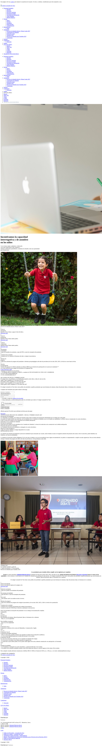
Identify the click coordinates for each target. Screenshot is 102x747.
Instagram (9, 52)
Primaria (9, 21)
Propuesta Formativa (8, 8)
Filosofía (9, 9)
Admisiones (6, 29)
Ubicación (9, 41)
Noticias (5, 39)
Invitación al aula (11, 33)
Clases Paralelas (10, 16)
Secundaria (9, 23)
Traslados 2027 (10, 35)
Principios (9, 11)
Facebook (9, 51)
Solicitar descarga (5, 407)
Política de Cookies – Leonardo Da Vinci (13, 734)
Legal (2, 730)
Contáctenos (6, 40)
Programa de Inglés (11, 13)
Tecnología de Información (13, 15)
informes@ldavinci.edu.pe (15, 725)
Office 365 (9, 47)
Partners (3, 720)
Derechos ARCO (8, 739)
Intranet (8, 45)
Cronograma (9, 37)
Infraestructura (7, 27)
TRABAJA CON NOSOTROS (11, 54)
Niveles (5, 19)
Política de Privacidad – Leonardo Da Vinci (14, 733)
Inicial (8, 20)
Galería (5, 43)
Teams (8, 48)
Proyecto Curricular (11, 12)
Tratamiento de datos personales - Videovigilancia (15, 735)
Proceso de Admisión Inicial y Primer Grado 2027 (18, 31)
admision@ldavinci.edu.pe (15, 726)
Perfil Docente (10, 24)
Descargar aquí (4, 333)
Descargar (3, 413)
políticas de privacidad (18, 398)
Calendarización (10, 25)
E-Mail (8, 50)
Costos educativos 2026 (6, 369)
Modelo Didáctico (11, 17)
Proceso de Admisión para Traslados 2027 (16, 36)
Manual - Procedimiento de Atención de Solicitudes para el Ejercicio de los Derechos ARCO (25, 737)
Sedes (8, 28)
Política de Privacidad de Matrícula (12, 738)
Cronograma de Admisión (13, 32)
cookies (12, 1)
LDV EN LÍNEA (8, 44)
